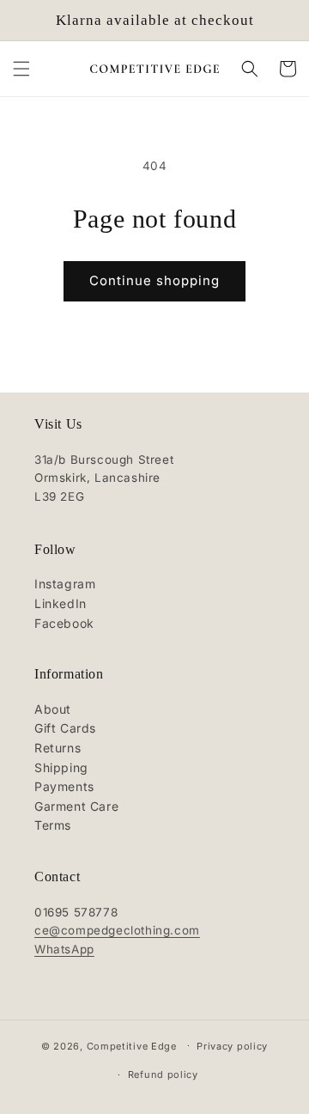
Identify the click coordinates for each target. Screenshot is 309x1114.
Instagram (64, 583)
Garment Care (76, 806)
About (52, 709)
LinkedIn (60, 603)
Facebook (64, 623)
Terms (52, 825)
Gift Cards (65, 728)
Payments (64, 786)
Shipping (61, 767)
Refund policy (163, 1074)
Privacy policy (232, 1046)
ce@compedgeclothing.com (117, 930)
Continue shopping (154, 280)
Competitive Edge (132, 1045)
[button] (21, 69)
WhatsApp (64, 949)
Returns (57, 747)
